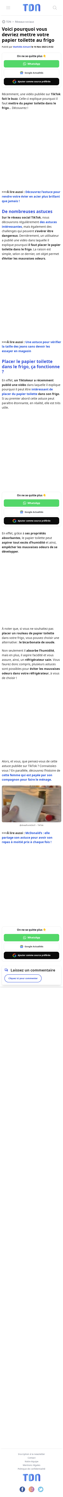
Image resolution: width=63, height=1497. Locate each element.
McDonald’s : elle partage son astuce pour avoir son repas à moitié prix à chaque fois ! (27, 837)
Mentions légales (31, 1465)
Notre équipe (31, 1461)
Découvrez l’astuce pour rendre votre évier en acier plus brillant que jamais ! (31, 196)
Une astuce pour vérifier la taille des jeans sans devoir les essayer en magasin (31, 346)
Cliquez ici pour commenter (23, 978)
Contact (31, 1457)
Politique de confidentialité (31, 1468)
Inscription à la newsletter (31, 1454)
